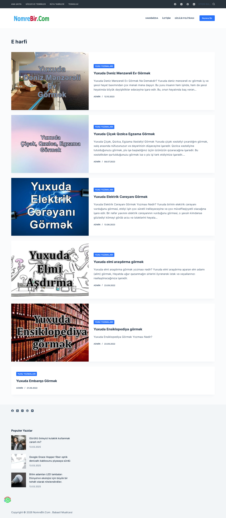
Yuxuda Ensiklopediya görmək (118, 329)
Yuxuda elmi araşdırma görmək (119, 262)
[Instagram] (181, 4)
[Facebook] (175, 4)
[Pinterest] (188, 4)
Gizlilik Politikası (184, 18)
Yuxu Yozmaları (104, 66)
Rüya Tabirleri (57, 4)
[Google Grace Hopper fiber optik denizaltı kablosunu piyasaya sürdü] (18, 461)
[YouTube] (194, 4)
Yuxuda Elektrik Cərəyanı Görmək (121, 197)
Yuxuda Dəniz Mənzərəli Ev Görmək (122, 73)
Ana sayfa (16, 4)
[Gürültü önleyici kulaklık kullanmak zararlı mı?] (18, 442)
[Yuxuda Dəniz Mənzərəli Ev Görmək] (50, 81)
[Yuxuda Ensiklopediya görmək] (50, 333)
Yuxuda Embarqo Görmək (36, 381)
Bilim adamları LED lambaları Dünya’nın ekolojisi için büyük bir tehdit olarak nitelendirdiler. (48, 478)
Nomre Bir (207, 18)
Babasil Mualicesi (62, 512)
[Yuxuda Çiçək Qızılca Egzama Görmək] (50, 144)
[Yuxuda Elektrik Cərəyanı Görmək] (50, 207)
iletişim (166, 18)
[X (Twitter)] (17, 410)
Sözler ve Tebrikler (36, 4)
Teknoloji (73, 4)
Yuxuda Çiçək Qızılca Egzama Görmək (124, 134)
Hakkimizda (151, 18)
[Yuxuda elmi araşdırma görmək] (50, 270)
